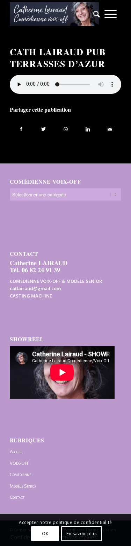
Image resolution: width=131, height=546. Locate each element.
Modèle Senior (23, 486)
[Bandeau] (54, 14)
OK (45, 534)
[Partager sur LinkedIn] (88, 129)
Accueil (16, 451)
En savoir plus (81, 534)
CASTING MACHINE (31, 296)
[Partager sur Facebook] (21, 129)
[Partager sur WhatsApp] (66, 129)
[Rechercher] (94, 14)
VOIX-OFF (19, 463)
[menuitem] (94, 14)
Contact (17, 497)
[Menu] (110, 14)
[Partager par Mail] (110, 129)
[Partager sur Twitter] (43, 129)
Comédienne (20, 474)
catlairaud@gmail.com (35, 288)
